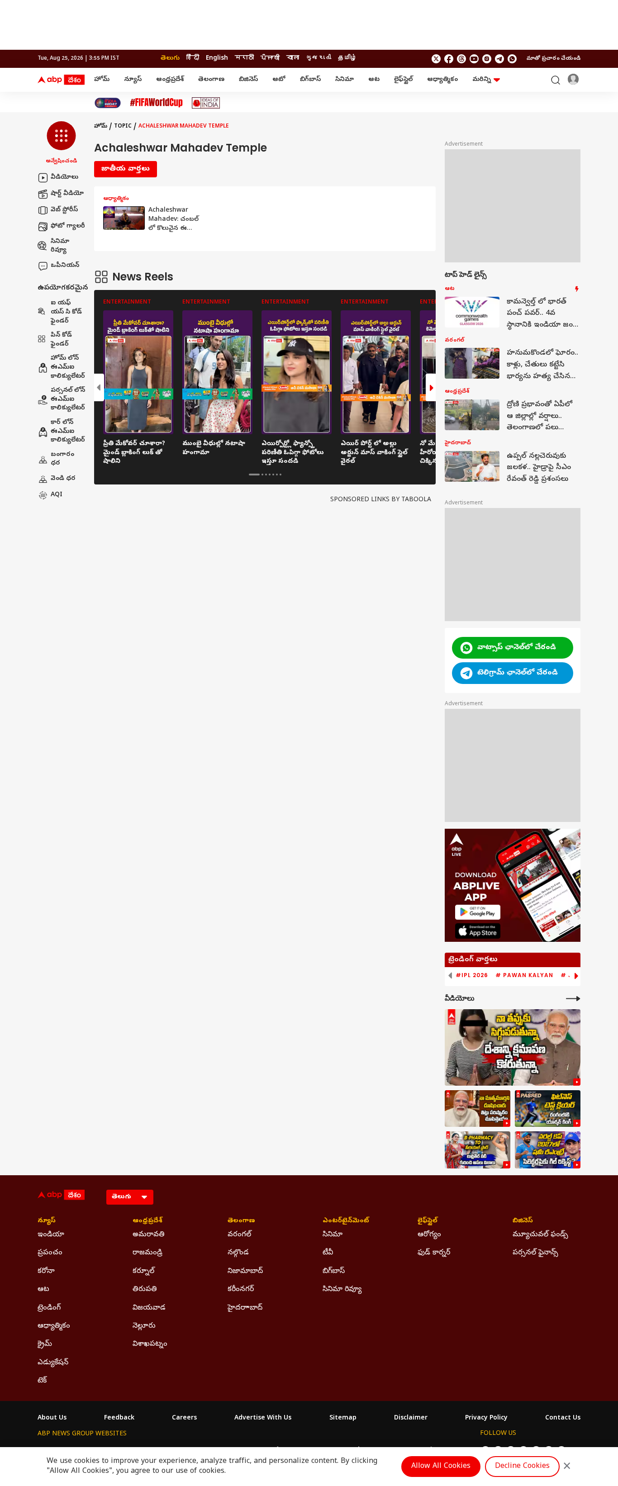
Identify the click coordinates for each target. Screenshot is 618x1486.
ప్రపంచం (50, 1253)
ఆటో (278, 80)
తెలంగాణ (211, 80)
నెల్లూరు (144, 1326)
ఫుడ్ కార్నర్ (434, 1253)
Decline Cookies (522, 1467)
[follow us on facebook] (448, 58)
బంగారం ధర (62, 459)
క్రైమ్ (45, 1344)
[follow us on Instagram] (486, 58)
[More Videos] (573, 998)
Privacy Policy (486, 1418)
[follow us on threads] (461, 58)
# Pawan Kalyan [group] (524, 975)
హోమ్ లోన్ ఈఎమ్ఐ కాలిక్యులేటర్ (68, 368)
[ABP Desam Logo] (61, 80)
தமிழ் (347, 58)
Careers (184, 1418)
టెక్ (42, 1381)
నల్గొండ (238, 1253)
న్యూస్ (133, 80)
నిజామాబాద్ (245, 1272)
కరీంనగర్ (241, 1290)
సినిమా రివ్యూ (60, 246)
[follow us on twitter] (436, 58)
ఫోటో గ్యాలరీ (68, 226)
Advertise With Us (262, 1418)
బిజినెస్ (248, 80)
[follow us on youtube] (474, 58)
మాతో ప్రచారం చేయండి (553, 58)
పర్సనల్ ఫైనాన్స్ (535, 1253)
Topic (123, 126)
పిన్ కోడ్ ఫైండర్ (61, 340)
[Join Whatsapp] (512, 58)
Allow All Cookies (441, 1467)
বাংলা (292, 58)
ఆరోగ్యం (429, 1235)
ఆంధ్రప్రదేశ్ (170, 80)
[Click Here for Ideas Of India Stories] (206, 103)
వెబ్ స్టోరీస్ (64, 210)
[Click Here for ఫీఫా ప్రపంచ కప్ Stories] (156, 103)
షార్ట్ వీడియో (67, 194)
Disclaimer (411, 1418)
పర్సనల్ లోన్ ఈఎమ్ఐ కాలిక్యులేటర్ (68, 400)
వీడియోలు (64, 177)
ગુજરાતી (318, 58)
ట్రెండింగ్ (49, 1308)
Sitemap (343, 1418)
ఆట (374, 80)
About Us (52, 1418)
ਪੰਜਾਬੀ (270, 58)
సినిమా (344, 80)
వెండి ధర (63, 479)
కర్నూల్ (143, 1272)
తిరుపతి (145, 1290)
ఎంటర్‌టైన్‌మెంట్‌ (346, 1221)
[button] (61, 143)
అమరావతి (149, 1235)
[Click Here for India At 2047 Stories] (107, 103)
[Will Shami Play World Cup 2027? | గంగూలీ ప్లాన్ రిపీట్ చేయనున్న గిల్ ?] (547, 1149)
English (217, 58)
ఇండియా (51, 1235)
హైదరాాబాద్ (245, 1308)
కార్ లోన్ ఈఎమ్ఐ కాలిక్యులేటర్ (68, 431)
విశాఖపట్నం (150, 1344)
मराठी (244, 58)
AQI (56, 495)
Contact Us (562, 1418)
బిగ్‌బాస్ (310, 80)
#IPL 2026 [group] (472, 975)
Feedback (119, 1418)
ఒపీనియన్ (65, 265)
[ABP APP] (477, 912)
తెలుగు (170, 58)
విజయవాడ (149, 1308)
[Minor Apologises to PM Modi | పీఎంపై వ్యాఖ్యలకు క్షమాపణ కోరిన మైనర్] (512, 1047)
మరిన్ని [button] (481, 80)
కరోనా (46, 1272)
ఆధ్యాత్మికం (442, 80)
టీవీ (328, 1253)
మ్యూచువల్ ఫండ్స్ (540, 1235)
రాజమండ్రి (147, 1253)
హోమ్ (101, 80)
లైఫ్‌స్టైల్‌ (403, 80)
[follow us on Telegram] (499, 58)
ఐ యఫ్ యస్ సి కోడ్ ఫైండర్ (66, 312)
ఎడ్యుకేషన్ (53, 1363)
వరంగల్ (239, 1235)
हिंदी (192, 58)
